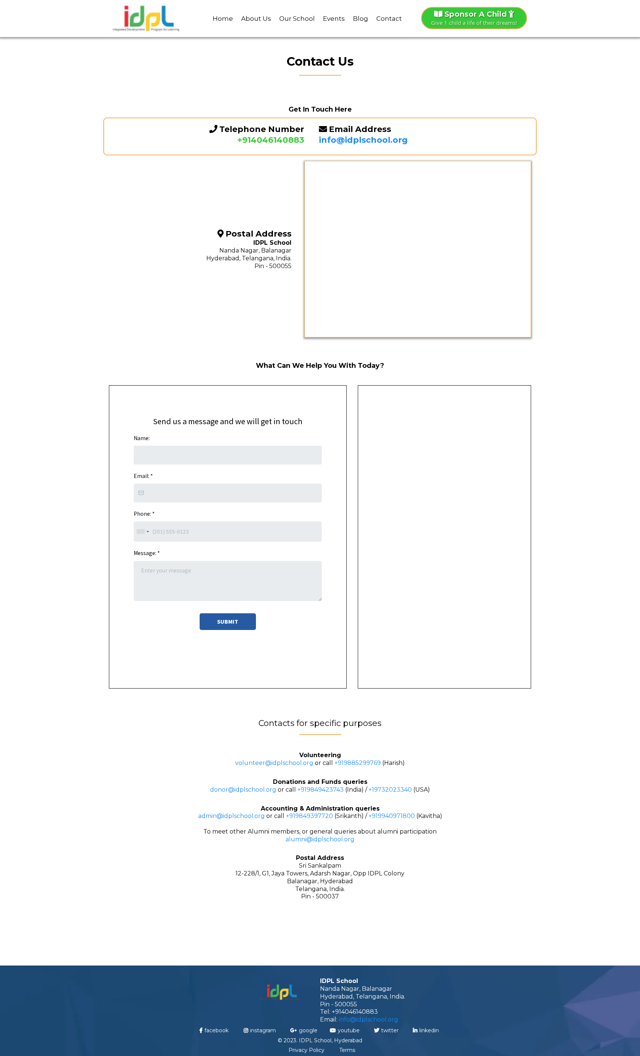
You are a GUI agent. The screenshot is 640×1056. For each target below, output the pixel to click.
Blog (360, 18)
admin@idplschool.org (231, 815)
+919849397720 (309, 815)
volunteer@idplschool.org (274, 762)
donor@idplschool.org (243, 789)
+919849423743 (320, 789)
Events (334, 18)
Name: (142, 438)
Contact (389, 18)
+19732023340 (390, 789)
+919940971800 (392, 815)
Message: (147, 553)
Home (223, 18)
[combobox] (142, 531)
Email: (143, 475)
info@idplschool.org (368, 1019)
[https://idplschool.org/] (146, 18)
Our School (297, 18)
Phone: (144, 513)
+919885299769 (357, 762)
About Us (256, 18)
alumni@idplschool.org (320, 839)
